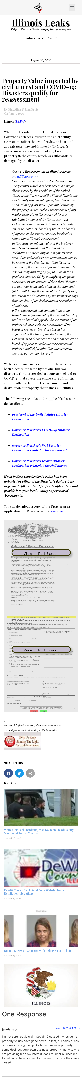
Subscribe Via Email (41, 38)
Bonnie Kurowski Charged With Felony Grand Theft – (39, 951)
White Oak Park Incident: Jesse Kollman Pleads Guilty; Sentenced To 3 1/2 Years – (39, 831)
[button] (72, 7)
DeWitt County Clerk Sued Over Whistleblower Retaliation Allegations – (34, 892)
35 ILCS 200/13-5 (24, 176)
